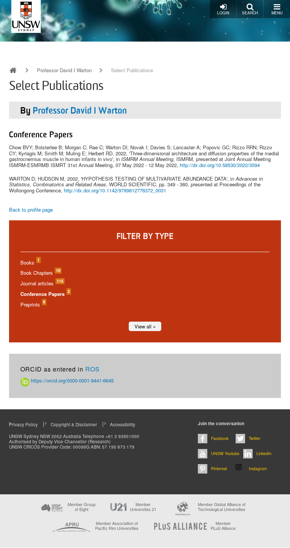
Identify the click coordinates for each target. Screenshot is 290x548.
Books (29, 262)
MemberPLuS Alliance (223, 526)
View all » (145, 326)
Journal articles (41, 283)
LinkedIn (263, 453)
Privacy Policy (23, 424)
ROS (92, 369)
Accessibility (122, 424)
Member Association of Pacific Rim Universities (117, 526)
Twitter (255, 438)
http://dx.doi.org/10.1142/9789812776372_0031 (115, 190)
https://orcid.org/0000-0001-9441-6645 (71, 380)
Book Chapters (40, 272)
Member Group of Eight (82, 507)
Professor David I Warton (64, 70)
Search (250, 12)
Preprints (32, 304)
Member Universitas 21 (143, 507)
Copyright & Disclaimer (74, 424)
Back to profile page (31, 209)
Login (223, 12)
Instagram (258, 468)
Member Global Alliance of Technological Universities (221, 507)
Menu (276, 12)
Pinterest (219, 468)
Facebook (219, 438)
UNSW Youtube (225, 453)
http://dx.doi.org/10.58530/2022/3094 (220, 165)
